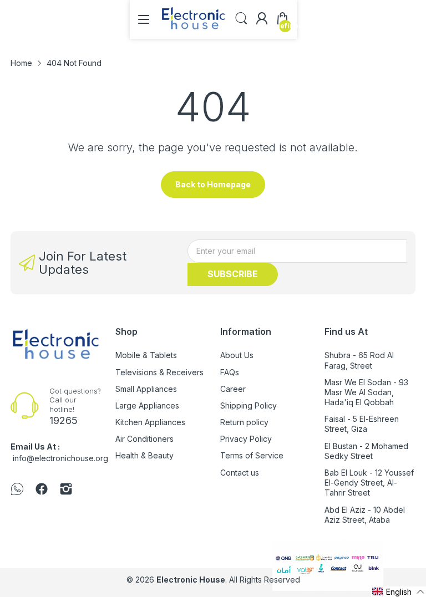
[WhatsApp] (17, 490)
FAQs (229, 372)
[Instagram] (66, 490)
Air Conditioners (144, 438)
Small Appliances (146, 389)
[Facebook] (41, 490)
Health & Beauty (144, 455)
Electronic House (190, 579)
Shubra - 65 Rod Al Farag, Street (359, 360)
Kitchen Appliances (150, 422)
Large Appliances (147, 405)
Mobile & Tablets (146, 355)
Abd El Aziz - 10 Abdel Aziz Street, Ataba (364, 514)
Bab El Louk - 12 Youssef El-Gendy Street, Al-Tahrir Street (369, 482)
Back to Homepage (213, 184)
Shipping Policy (248, 405)
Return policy (244, 422)
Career (233, 389)
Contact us (239, 472)
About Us (236, 355)
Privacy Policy (246, 438)
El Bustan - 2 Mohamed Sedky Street (366, 451)
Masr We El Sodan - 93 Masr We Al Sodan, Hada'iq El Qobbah (366, 392)
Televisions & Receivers (159, 372)
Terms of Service (251, 455)
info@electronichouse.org (60, 458)
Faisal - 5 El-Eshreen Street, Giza (361, 423)
